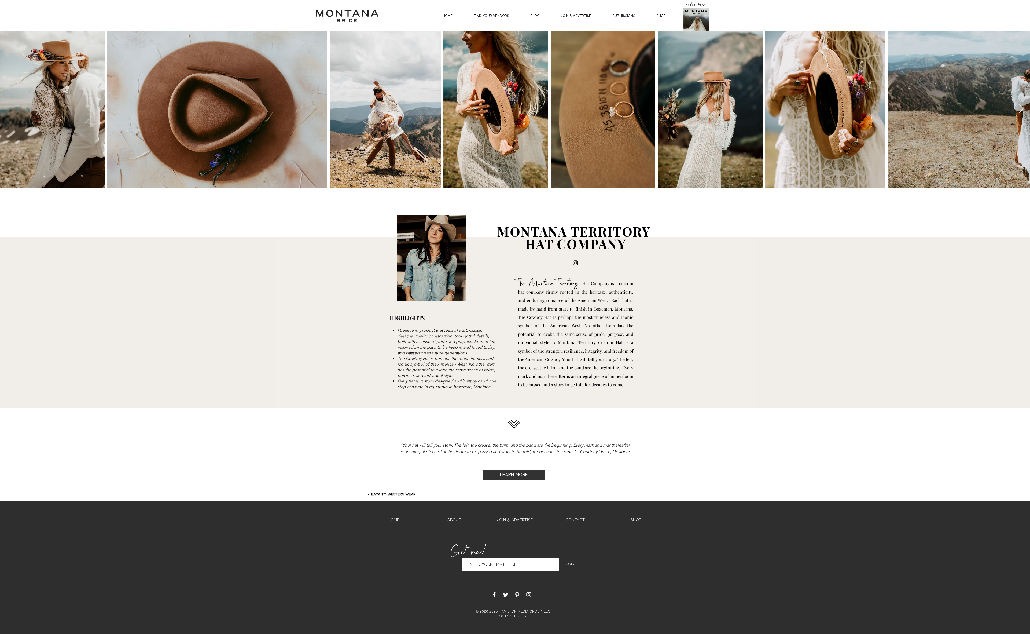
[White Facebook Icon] (494, 594)
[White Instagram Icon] (528, 594)
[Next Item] (1021, 109)
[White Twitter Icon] (505, 594)
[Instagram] (575, 263)
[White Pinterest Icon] (517, 594)
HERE (524, 616)
